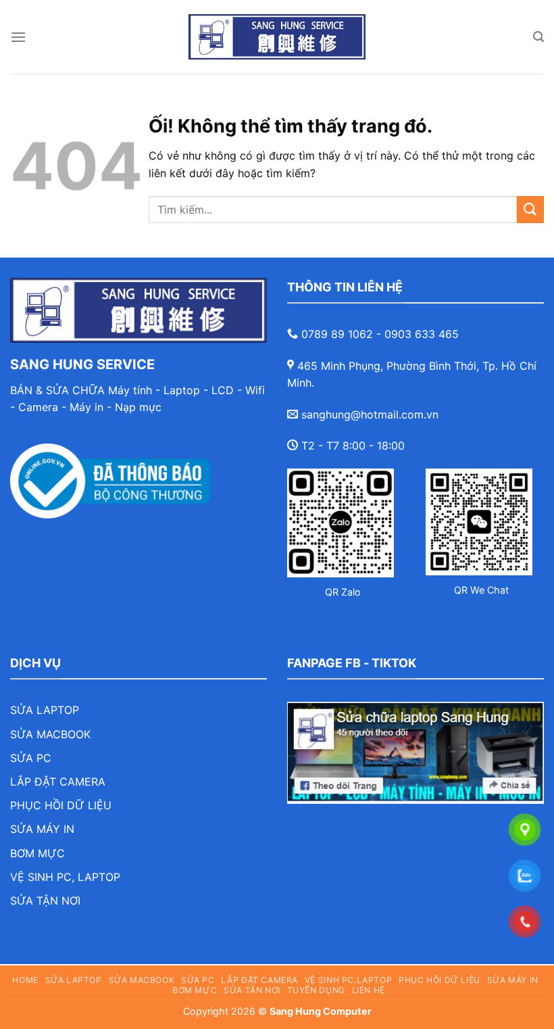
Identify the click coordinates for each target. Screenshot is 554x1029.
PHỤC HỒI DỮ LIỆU (60, 805)
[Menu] (18, 36)
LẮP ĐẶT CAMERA (57, 781)
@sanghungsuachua (350, 825)
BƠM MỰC (37, 853)
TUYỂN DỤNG (316, 990)
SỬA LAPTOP (44, 710)
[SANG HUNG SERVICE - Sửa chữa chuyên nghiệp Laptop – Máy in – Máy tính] (277, 36)
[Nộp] (530, 209)
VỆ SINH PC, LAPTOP (65, 877)
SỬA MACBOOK (50, 734)
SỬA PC (30, 758)
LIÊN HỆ (368, 990)
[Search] (538, 37)
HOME (25, 980)
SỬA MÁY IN (42, 829)
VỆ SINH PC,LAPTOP (348, 980)
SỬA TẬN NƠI (45, 900)
